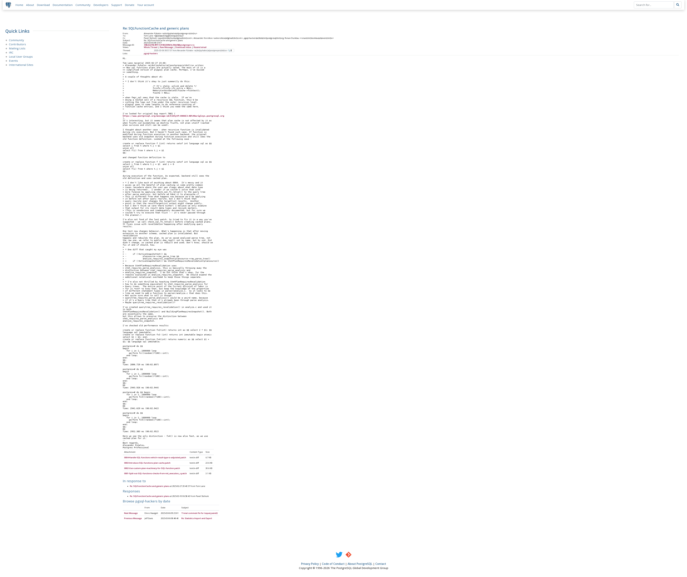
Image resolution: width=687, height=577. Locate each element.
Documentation (63, 5)
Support (116, 5)
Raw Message (166, 47)
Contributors (17, 44)
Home (19, 5)
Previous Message (133, 518)
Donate (129, 5)
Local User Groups (21, 56)
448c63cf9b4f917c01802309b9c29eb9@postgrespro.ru (169, 45)
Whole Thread (150, 47)
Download (43, 5)
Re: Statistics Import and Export (196, 518)
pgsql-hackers (151, 53)
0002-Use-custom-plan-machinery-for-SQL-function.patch (152, 468)
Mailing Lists (17, 48)
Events (13, 60)
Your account (145, 5)
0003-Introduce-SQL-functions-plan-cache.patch (147, 463)
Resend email (200, 47)
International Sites (21, 65)
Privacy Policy (310, 564)
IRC (11, 52)
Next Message (131, 513)
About (30, 5)
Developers (100, 5)
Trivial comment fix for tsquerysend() (199, 513)
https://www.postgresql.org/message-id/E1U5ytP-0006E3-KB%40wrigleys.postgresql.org (173, 116)
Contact (380, 564)
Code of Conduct (333, 564)
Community (83, 5)
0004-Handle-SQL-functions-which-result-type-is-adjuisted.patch (155, 457)
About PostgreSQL (360, 564)
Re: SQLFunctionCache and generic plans (149, 486)
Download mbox (183, 47)
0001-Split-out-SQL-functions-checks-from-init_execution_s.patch (155, 473)
